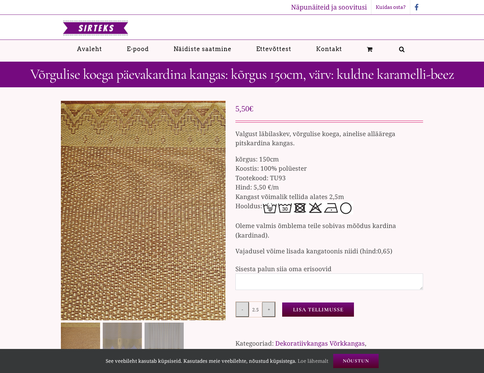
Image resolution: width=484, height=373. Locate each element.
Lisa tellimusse (318, 309)
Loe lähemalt (313, 361)
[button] (402, 49)
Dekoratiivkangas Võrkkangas (320, 343)
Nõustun (356, 361)
